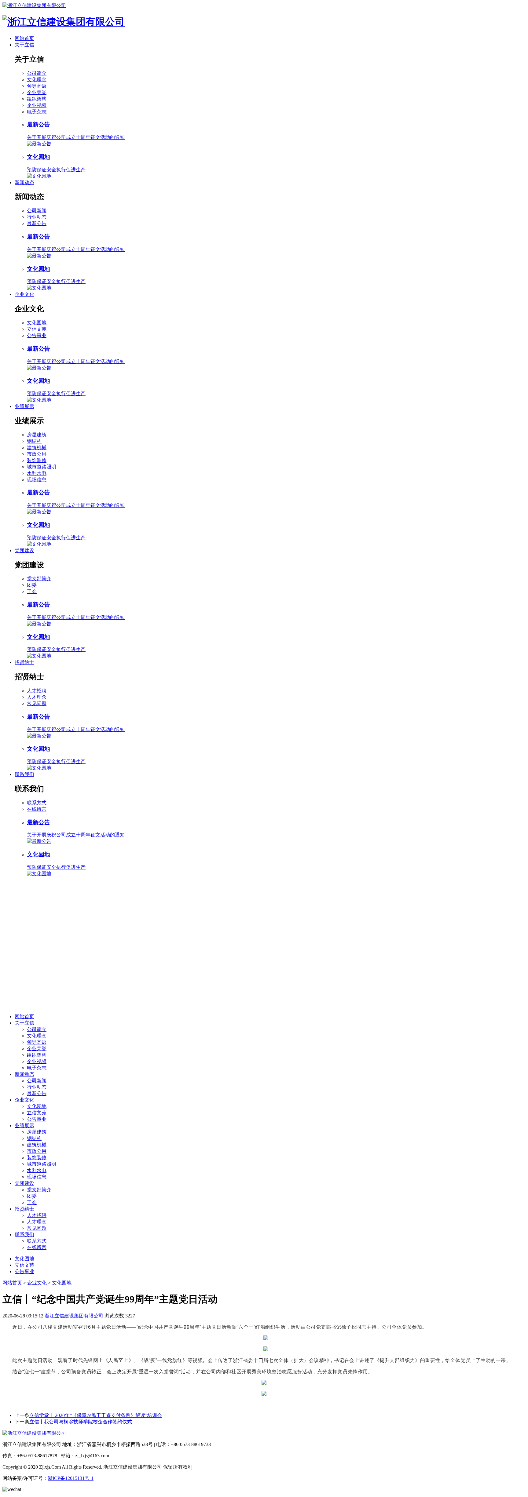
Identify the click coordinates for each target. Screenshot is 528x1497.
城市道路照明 (41, 466)
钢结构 (34, 441)
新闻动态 (24, 182)
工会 (32, 591)
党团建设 (24, 550)
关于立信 (24, 44)
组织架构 (36, 98)
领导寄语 (36, 86)
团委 (32, 585)
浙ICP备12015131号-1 (71, 1478)
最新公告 (36, 223)
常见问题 (36, 703)
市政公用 (36, 454)
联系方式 (36, 802)
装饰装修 (36, 460)
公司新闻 (36, 210)
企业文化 (24, 294)
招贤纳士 (24, 662)
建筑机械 (36, 447)
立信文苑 (36, 329)
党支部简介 (39, 578)
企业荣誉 (36, 92)
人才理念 (36, 697)
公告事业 (36, 335)
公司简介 (36, 73)
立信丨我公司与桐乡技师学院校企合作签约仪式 (80, 1421)
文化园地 (36, 322)
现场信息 (36, 479)
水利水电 (36, 473)
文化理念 (36, 79)
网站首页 (24, 38)
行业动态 (36, 217)
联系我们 (24, 774)
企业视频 (36, 105)
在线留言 (36, 809)
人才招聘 (36, 690)
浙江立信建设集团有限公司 (74, 1315)
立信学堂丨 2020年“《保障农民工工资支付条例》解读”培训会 (95, 1415)
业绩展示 (24, 406)
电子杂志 (36, 111)
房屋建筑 (36, 434)
